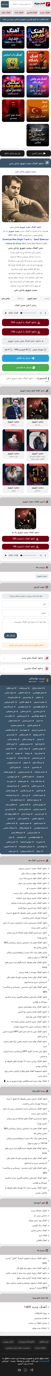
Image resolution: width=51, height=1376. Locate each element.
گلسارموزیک (42, 4)
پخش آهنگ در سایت (37, 1323)
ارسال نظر (10, 635)
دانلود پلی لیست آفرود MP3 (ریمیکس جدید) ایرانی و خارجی (25, 1054)
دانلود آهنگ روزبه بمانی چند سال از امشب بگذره (26, 1273)
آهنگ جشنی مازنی (39, 1230)
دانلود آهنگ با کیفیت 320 (24, 322)
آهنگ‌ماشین (32, 12)
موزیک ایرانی (38, 349)
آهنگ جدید (45, 12)
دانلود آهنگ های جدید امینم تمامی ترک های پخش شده (25, 1044)
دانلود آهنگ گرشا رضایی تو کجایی (32, 1012)
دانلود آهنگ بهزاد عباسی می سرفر (32, 883)
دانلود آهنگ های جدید (32, 658)
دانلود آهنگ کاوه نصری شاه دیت (33, 878)
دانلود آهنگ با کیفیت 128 (24, 331)
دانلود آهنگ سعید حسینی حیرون (33, 868)
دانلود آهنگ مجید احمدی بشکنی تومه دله (29, 1021)
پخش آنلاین (37, 153)
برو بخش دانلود (10, 153)
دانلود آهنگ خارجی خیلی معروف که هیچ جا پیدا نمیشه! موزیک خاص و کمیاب (27, 915)
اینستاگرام (44, 1342)
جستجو (5, 4)
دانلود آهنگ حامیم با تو (37, 888)
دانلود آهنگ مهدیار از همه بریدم (33, 972)
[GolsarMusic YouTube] (19, 1370)
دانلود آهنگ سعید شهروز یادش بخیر (26, 163)
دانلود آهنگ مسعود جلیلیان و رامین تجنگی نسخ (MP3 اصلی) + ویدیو (27, 1285)
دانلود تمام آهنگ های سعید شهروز (24, 341)
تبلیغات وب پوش (39, 1328)
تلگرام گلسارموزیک (26, 1342)
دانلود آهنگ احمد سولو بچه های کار (32, 1268)
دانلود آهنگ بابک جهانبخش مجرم (32, 1007)
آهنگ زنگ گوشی (39, 1225)
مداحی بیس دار (40, 1215)
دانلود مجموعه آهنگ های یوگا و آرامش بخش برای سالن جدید (26, 1074)
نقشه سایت (40, 1348)
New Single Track (20, 239)
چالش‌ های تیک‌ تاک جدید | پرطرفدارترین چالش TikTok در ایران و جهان (27, 955)
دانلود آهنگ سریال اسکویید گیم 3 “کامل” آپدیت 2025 (26, 1261)
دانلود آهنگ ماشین (33, 668)
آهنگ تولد (6, 12)
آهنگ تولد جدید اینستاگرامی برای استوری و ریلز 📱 (25, 1081)
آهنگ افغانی (41, 1240)
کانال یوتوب (8, 1342)
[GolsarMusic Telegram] (31, 1370)
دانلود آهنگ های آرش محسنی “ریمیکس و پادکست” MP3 (24, 990)
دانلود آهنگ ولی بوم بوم (36, 1017)
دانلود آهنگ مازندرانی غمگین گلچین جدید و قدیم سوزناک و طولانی (26, 999)
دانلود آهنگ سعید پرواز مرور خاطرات (31, 898)
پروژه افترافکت (40, 1313)
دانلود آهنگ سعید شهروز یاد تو (25, 532)
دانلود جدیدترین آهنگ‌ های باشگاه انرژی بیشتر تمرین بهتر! (27, 935)
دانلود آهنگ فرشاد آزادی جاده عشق (32, 1278)
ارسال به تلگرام (23, 358)
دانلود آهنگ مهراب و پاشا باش (34, 873)
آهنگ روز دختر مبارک (38, 1220)
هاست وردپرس (40, 1318)
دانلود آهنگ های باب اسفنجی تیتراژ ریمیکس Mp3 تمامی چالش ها (25, 945)
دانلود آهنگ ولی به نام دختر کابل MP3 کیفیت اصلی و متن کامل (25, 1034)
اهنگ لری (43, 1235)
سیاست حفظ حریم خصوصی (18, 1348)
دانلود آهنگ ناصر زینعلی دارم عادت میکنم (29, 903)
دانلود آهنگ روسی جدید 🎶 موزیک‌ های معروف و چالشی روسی (26, 1064)
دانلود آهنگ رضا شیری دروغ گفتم (32, 908)
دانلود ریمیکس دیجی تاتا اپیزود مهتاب (30, 1026)
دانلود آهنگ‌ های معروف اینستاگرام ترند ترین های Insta (26, 965)
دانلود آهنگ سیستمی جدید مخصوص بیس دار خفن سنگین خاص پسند (25, 925)
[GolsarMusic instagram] (25, 1370)
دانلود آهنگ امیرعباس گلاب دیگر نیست (30, 893)
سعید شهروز (42, 576)
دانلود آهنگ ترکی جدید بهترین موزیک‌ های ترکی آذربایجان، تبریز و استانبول (27, 980)
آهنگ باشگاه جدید (39, 1210)
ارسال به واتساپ (23, 367)
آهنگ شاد (19, 12)
